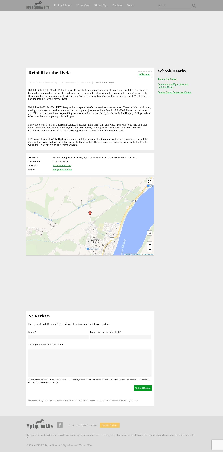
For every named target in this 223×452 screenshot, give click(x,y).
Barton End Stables (167, 79)
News (130, 5)
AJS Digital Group (49, 445)
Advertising (82, 425)
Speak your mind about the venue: (45, 344)
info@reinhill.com (62, 169)
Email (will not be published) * (106, 332)
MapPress (128, 254)
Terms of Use (85, 445)
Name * (32, 332)
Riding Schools (63, 5)
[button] (90, 213)
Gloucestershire (69, 83)
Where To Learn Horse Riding (43, 83)
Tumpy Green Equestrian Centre (174, 92)
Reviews (117, 5)
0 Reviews (144, 74)
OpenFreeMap (136, 254)
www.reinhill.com (62, 165)
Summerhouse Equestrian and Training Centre (173, 85)
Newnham (85, 83)
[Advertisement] (111, 40)
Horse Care (83, 5)
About (71, 425)
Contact (93, 425)
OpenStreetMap (148, 254)
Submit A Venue (110, 425)
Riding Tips (101, 5)
